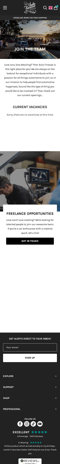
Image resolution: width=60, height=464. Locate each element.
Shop (6, 398)
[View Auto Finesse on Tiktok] (33, 425)
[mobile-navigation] (5, 8)
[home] (30, 7)
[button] (45, 8)
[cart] (55, 8)
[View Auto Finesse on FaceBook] (20, 425)
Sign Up (30, 357)
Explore (8, 376)
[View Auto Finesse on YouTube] (40, 425)
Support (8, 387)
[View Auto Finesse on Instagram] (26, 425)
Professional (11, 409)
